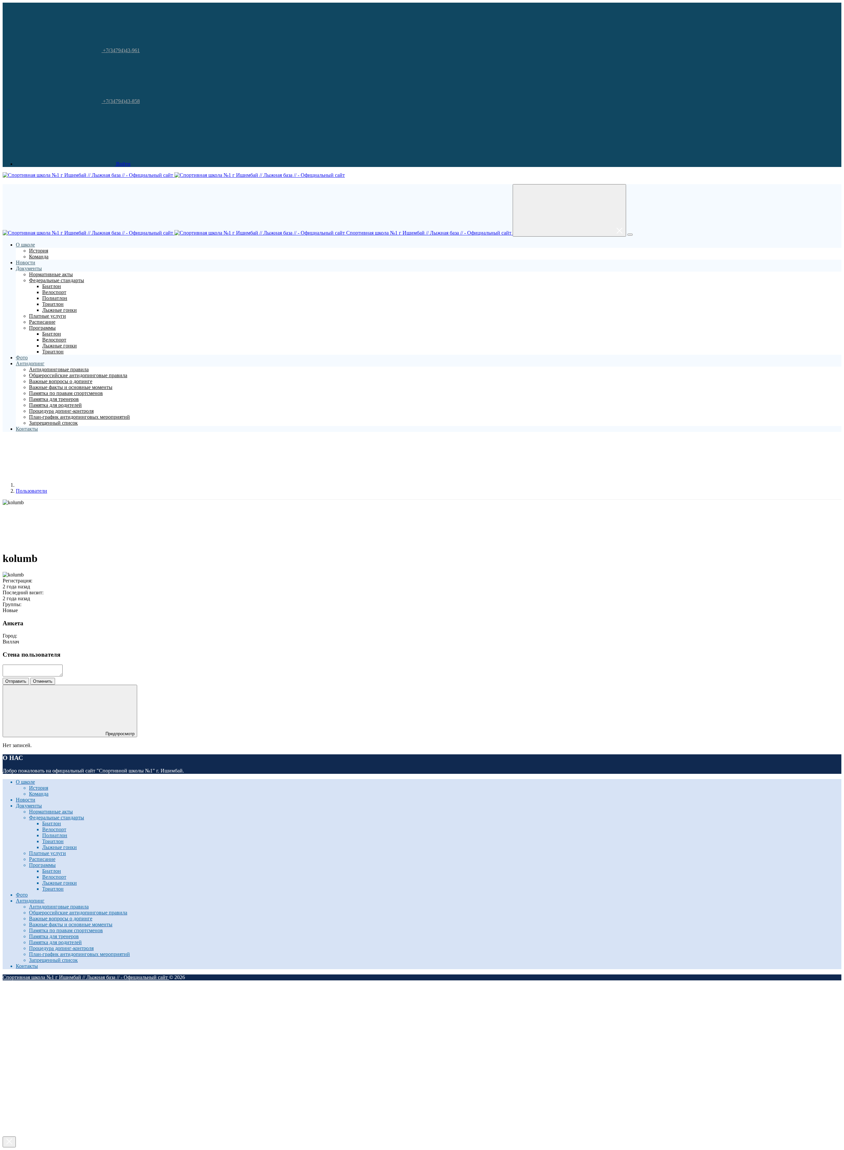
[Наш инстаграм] (6, 108)
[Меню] (630, 235)
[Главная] (65, 485)
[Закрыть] (9, 1141)
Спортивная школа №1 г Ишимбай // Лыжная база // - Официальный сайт (429, 233)
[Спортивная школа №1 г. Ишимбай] (12, 108)
